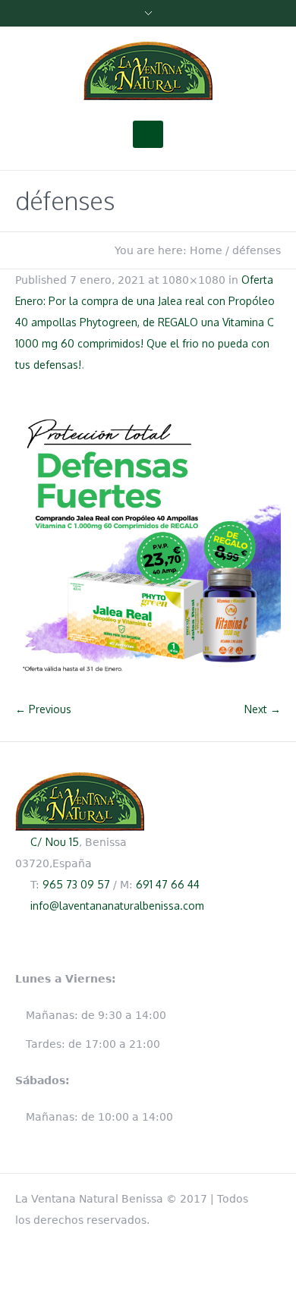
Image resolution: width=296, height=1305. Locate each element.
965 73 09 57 (76, 884)
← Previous (43, 709)
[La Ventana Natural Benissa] (148, 71)
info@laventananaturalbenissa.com (117, 905)
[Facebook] (273, 1195)
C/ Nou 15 (54, 841)
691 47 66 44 (168, 884)
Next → (262, 709)
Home (206, 250)
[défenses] (148, 545)
